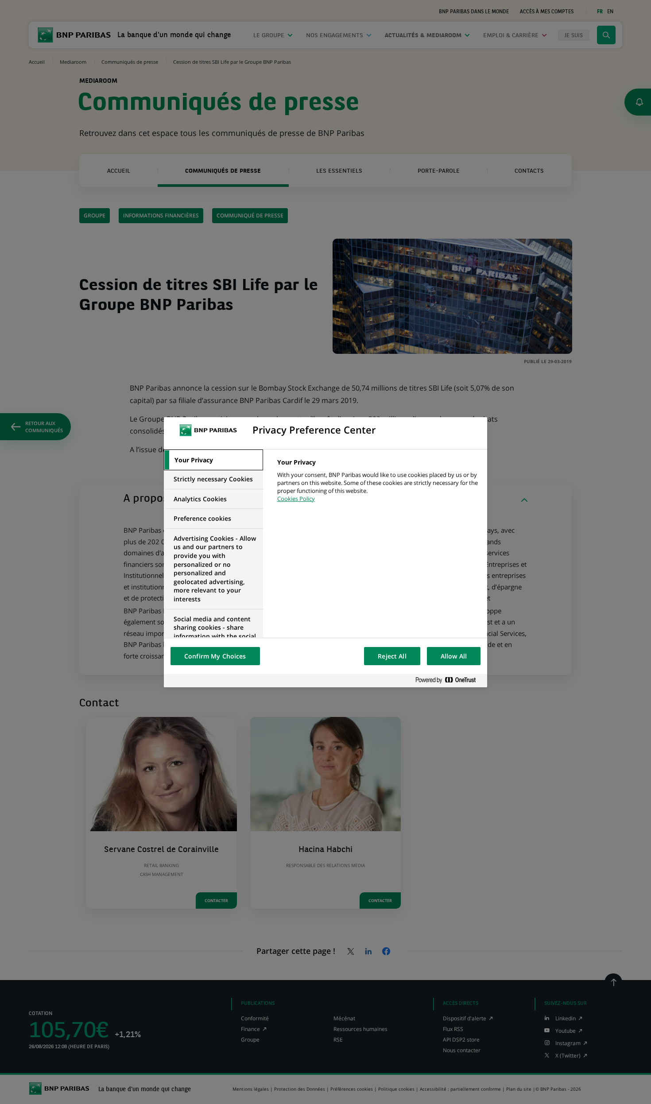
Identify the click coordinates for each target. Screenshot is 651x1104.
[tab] (213, 460)
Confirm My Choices (215, 656)
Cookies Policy (296, 499)
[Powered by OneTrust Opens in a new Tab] (449, 680)
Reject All (392, 656)
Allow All (454, 656)
